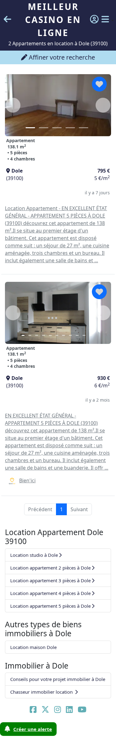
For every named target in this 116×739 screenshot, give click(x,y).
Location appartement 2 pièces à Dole (50, 568)
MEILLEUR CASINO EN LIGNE (53, 19)
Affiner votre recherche (61, 57)
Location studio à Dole (34, 555)
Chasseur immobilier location (42, 692)
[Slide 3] (57, 127)
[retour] (7, 19)
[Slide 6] (57, 335)
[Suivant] (103, 105)
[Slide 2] (43, 127)
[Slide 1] (30, 127)
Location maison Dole (33, 647)
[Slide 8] (70, 335)
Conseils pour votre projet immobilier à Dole (57, 679)
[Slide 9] (77, 335)
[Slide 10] (84, 335)
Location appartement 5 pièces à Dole (50, 606)
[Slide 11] (90, 335)
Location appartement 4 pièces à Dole (50, 593)
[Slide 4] (70, 127)
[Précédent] (13, 105)
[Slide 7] (63, 335)
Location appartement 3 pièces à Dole (50, 580)
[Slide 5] (83, 127)
